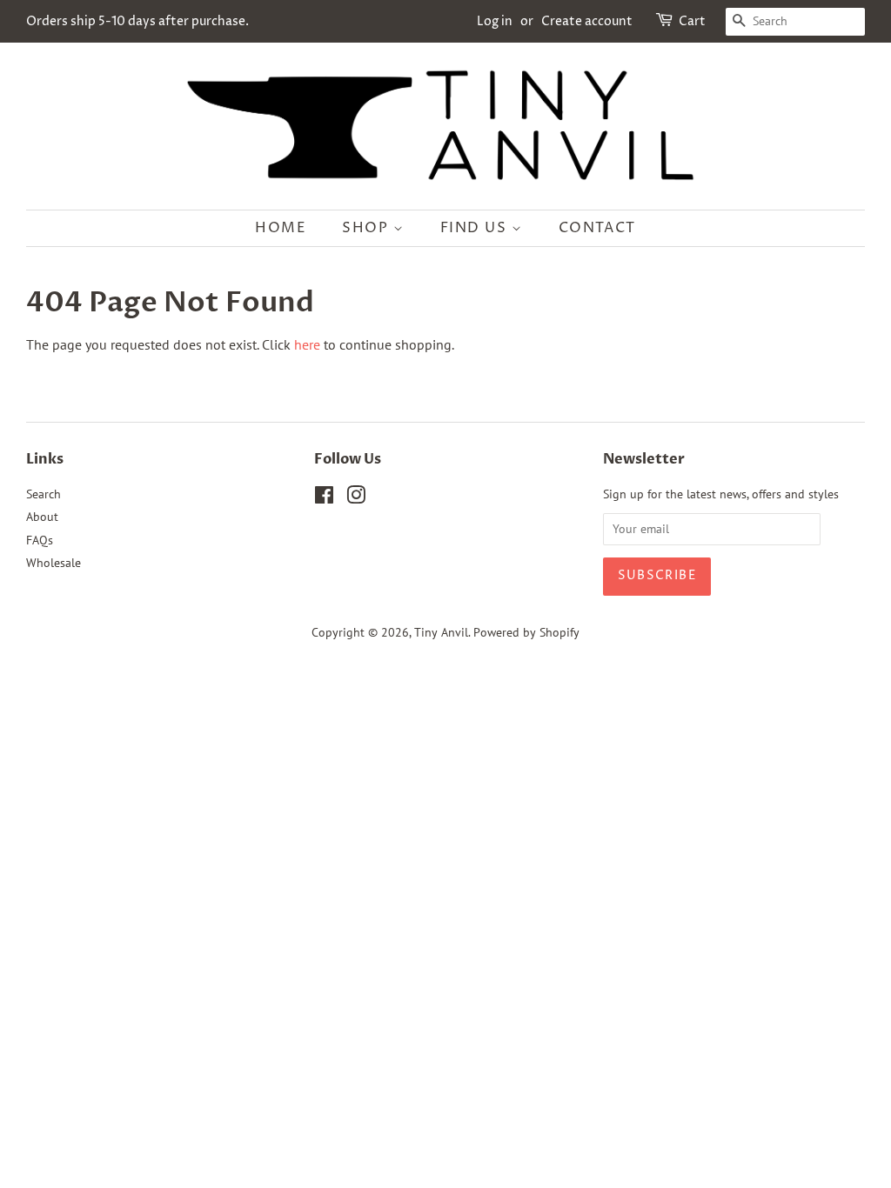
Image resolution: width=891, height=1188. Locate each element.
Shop (367, 227)
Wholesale (53, 563)
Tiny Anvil (441, 632)
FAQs (39, 540)
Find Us (476, 227)
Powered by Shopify (526, 632)
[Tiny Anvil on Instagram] (355, 498)
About (42, 516)
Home (280, 227)
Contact (597, 227)
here (307, 344)
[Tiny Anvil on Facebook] (324, 498)
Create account (587, 21)
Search (43, 494)
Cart (692, 21)
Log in (494, 21)
